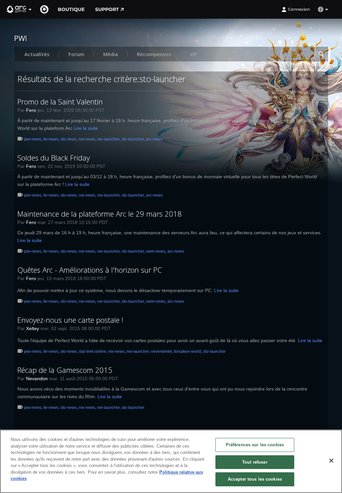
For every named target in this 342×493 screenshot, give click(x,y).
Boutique (71, 9)
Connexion (299, 9)
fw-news (50, 139)
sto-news (68, 139)
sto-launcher (133, 139)
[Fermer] (331, 460)
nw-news (87, 139)
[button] (19, 9)
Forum (76, 54)
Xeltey (32, 328)
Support (107, 9)
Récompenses (154, 54)
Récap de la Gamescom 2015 (65, 370)
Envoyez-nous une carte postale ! (70, 320)
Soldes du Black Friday (53, 158)
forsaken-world (187, 351)
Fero (31, 110)
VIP (193, 54)
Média (110, 54)
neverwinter (161, 351)
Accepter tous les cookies (255, 479)
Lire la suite (85, 128)
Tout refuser (255, 462)
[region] (171, 461)
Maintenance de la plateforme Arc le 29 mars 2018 (99, 214)
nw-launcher (108, 139)
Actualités (36, 54)
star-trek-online (92, 351)
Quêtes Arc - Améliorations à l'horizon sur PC (89, 270)
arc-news (154, 139)
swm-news (155, 251)
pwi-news (32, 139)
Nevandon (37, 378)
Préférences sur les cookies (255, 444)
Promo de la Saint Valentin (60, 101)
